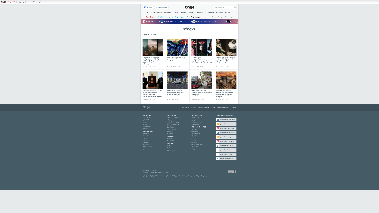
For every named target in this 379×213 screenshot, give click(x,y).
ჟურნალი (167, 13)
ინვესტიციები (162, 7)
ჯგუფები (149, 7)
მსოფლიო (146, 122)
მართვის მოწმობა (31, 2)
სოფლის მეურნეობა (173, 124)
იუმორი (193, 140)
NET (176, 13)
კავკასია (145, 124)
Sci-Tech (170, 127)
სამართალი (146, 144)
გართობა (194, 138)
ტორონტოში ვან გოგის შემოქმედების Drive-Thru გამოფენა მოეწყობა (177, 86)
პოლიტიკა (206, 17)
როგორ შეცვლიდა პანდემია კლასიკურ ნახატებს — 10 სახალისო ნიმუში (226, 53)
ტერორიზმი (146, 120)
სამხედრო (145, 128)
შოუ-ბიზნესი (170, 140)
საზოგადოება (215, 17)
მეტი (230, 17)
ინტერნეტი (170, 131)
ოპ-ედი (191, 13)
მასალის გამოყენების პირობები (220, 107)
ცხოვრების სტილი (198, 127)
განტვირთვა (20, 2)
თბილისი (145, 140)
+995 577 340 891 (163, 172)
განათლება (146, 135)
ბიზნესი (169, 120)
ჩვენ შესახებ (185, 107)
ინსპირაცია (194, 146)
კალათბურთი (171, 150)
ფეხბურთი (170, 145)
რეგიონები (146, 142)
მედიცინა (194, 120)
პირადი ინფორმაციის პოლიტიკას (198, 176)
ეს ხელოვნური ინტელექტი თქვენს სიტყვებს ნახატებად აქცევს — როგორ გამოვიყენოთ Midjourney (153, 53)
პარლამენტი (146, 117)
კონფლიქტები (147, 126)
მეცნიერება (170, 133)
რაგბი (168, 148)
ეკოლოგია (146, 133)
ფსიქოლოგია (195, 117)
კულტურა (170, 136)
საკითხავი (209, 13)
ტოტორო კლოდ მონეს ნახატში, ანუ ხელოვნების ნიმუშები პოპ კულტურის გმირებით (226, 86)
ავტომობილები (195, 133)
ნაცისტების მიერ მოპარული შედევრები (177, 53)
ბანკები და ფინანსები (173, 117)
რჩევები (193, 149)
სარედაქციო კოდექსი (204, 107)
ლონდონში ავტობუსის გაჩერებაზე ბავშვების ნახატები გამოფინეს (202, 86)
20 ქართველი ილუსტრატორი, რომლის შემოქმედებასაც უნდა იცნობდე (202, 53)
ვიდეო (183, 13)
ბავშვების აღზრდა (196, 122)
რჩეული (219, 13)
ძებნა (40, 2)
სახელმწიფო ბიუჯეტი (173, 122)
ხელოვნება (170, 138)
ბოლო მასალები (150, 35)
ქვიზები (200, 13)
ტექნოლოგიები (171, 129)
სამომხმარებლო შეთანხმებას (177, 176)
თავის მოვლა (195, 124)
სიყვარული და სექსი (197, 144)
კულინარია (194, 135)
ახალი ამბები (11, 2)
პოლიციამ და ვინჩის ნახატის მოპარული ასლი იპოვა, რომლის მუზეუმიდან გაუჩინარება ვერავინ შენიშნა (153, 86)
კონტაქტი (233, 107)
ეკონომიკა (224, 17)
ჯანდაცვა (145, 138)
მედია (144, 149)
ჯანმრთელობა (197, 115)
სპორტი (170, 143)
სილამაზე (194, 129)
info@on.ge (153, 172)
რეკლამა (228, 13)
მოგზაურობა (195, 131)
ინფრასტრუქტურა (148, 146)
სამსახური (194, 142)
